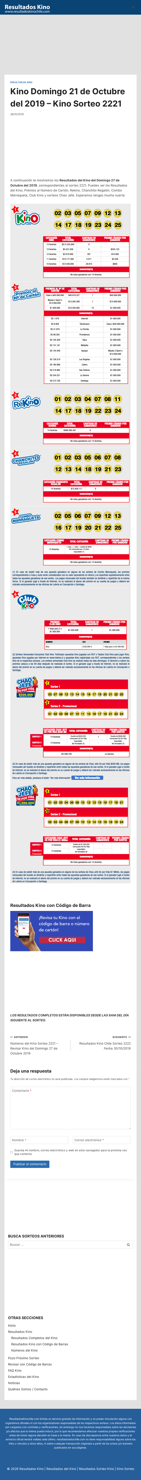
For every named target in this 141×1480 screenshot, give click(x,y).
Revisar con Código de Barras (30, 1364)
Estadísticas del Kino (23, 1377)
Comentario (22, 1091)
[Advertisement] (70, 40)
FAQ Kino (14, 1370)
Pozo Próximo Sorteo (23, 1358)
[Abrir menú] (133, 7)
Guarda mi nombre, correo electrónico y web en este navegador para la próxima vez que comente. (70, 1152)
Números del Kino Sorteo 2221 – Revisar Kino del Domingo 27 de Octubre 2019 (34, 1045)
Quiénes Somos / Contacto (28, 1389)
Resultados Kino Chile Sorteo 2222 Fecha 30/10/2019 (105, 1043)
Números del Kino (24, 1350)
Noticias (14, 1383)
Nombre (19, 1140)
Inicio (12, 1325)
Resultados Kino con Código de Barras (39, 1344)
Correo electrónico (89, 1140)
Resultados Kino (21, 82)
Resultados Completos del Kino (34, 1338)
